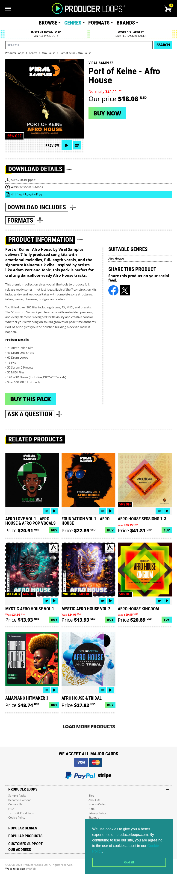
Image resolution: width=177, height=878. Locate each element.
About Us (94, 800)
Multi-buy (13, 594)
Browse (48, 23)
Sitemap (93, 817)
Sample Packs (17, 795)
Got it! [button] (129, 862)
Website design (15, 869)
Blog (91, 795)
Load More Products (88, 726)
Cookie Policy (16, 817)
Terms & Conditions (21, 813)
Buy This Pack (30, 399)
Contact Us (15, 804)
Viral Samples (101, 63)
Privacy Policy (97, 813)
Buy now (107, 113)
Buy (54, 530)
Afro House (116, 258)
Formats (98, 23)
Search (163, 44)
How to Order (97, 804)
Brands (126, 23)
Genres (72, 23)
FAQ (11, 809)
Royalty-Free (33, 194)
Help (91, 809)
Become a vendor (19, 800)
